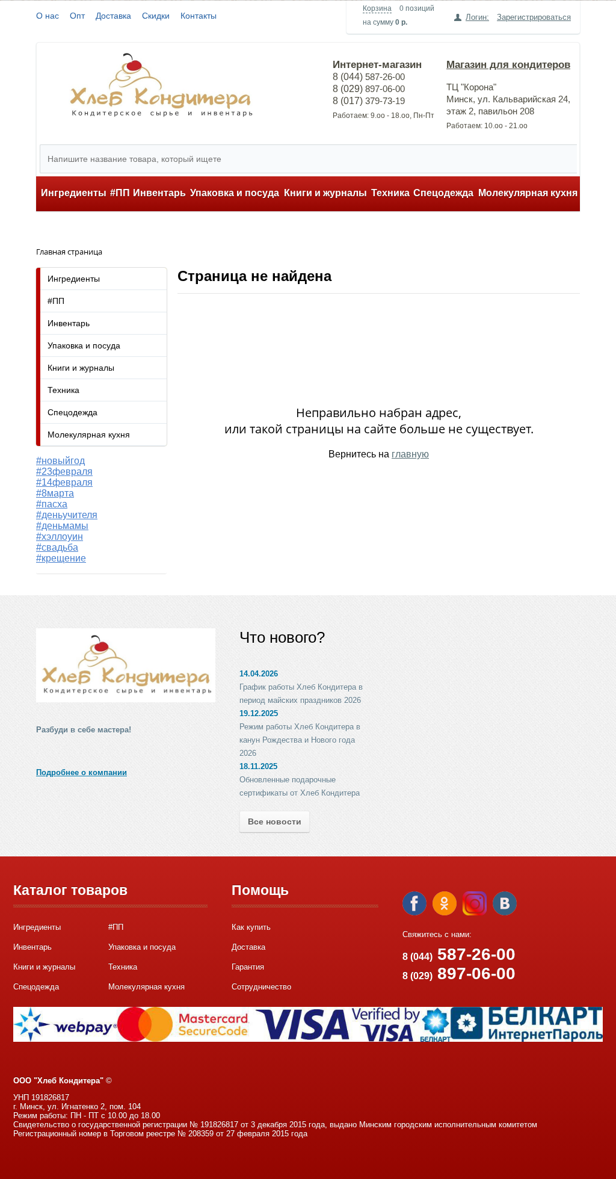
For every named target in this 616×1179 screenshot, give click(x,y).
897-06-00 (459, 973)
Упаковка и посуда (234, 193)
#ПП (120, 193)
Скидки (156, 15)
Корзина (377, 8)
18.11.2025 (258, 766)
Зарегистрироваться (534, 17)
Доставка (113, 15)
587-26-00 (459, 954)
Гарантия (248, 966)
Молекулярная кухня (528, 193)
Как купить (251, 927)
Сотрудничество (261, 986)
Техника (390, 193)
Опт (77, 15)
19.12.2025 (258, 713)
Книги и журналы (325, 193)
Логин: (477, 17)
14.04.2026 (258, 673)
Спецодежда (443, 193)
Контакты (198, 15)
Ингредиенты (73, 193)
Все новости (274, 821)
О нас (47, 15)
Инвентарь (159, 193)
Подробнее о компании (81, 772)
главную (410, 454)
